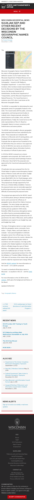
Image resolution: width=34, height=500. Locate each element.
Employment (17, 446)
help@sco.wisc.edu (19, 476)
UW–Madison (12, 1)
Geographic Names (10, 293)
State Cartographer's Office (18, 6)
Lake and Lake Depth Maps (17, 458)
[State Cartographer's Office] (3, 6)
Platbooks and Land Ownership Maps (17, 454)
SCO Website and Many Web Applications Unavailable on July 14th (15, 333)
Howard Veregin (7, 40)
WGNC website (11, 263)
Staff (17, 440)
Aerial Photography (17, 456)
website (3, 280)
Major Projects (17, 444)
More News (7, 347)
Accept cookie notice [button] (17, 497)
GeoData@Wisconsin (17, 461)
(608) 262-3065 (19, 479)
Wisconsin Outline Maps (17, 465)
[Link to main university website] (17, 430)
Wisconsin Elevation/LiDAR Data (17, 463)
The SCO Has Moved (10, 341)
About (17, 437)
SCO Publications (17, 442)
